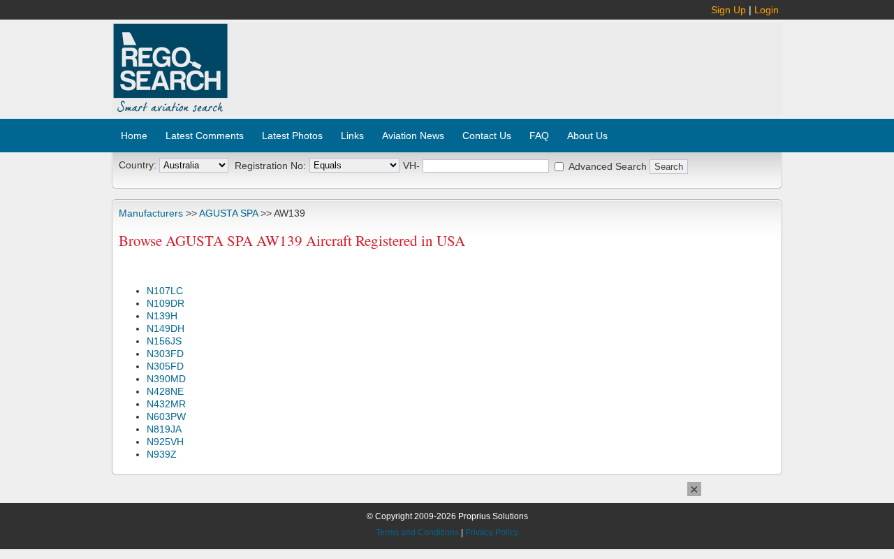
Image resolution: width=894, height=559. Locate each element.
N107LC (165, 290)
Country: (137, 164)
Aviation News (413, 135)
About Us (587, 135)
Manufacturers (151, 213)
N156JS (164, 341)
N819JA (164, 429)
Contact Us (486, 135)
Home (134, 135)
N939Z (162, 454)
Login (766, 9)
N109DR (165, 303)
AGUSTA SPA (228, 213)
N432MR (166, 403)
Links (352, 135)
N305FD (165, 366)
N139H (162, 315)
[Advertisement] (505, 61)
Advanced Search (608, 166)
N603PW (166, 416)
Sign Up (728, 9)
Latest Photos (292, 135)
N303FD (165, 353)
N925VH (165, 441)
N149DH (165, 328)
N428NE (165, 391)
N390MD (166, 378)
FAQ (539, 135)
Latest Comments (205, 135)
